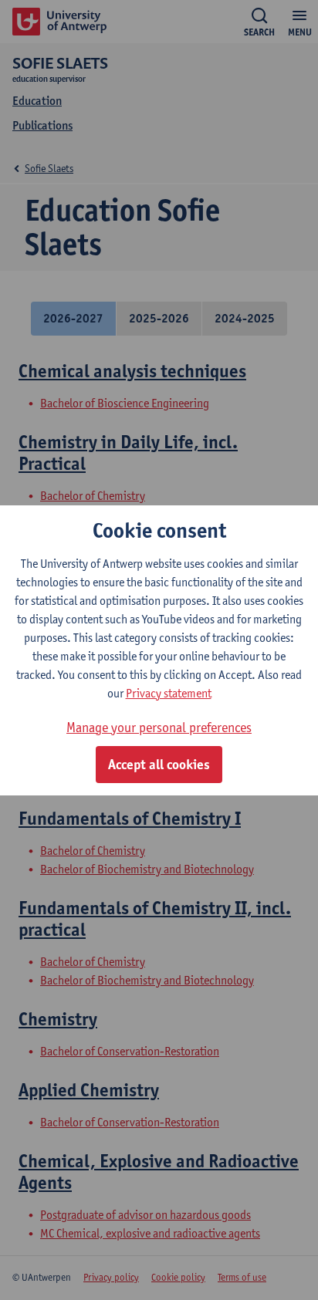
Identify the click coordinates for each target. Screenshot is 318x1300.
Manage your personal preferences (159, 727)
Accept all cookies (159, 764)
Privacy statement (168, 693)
